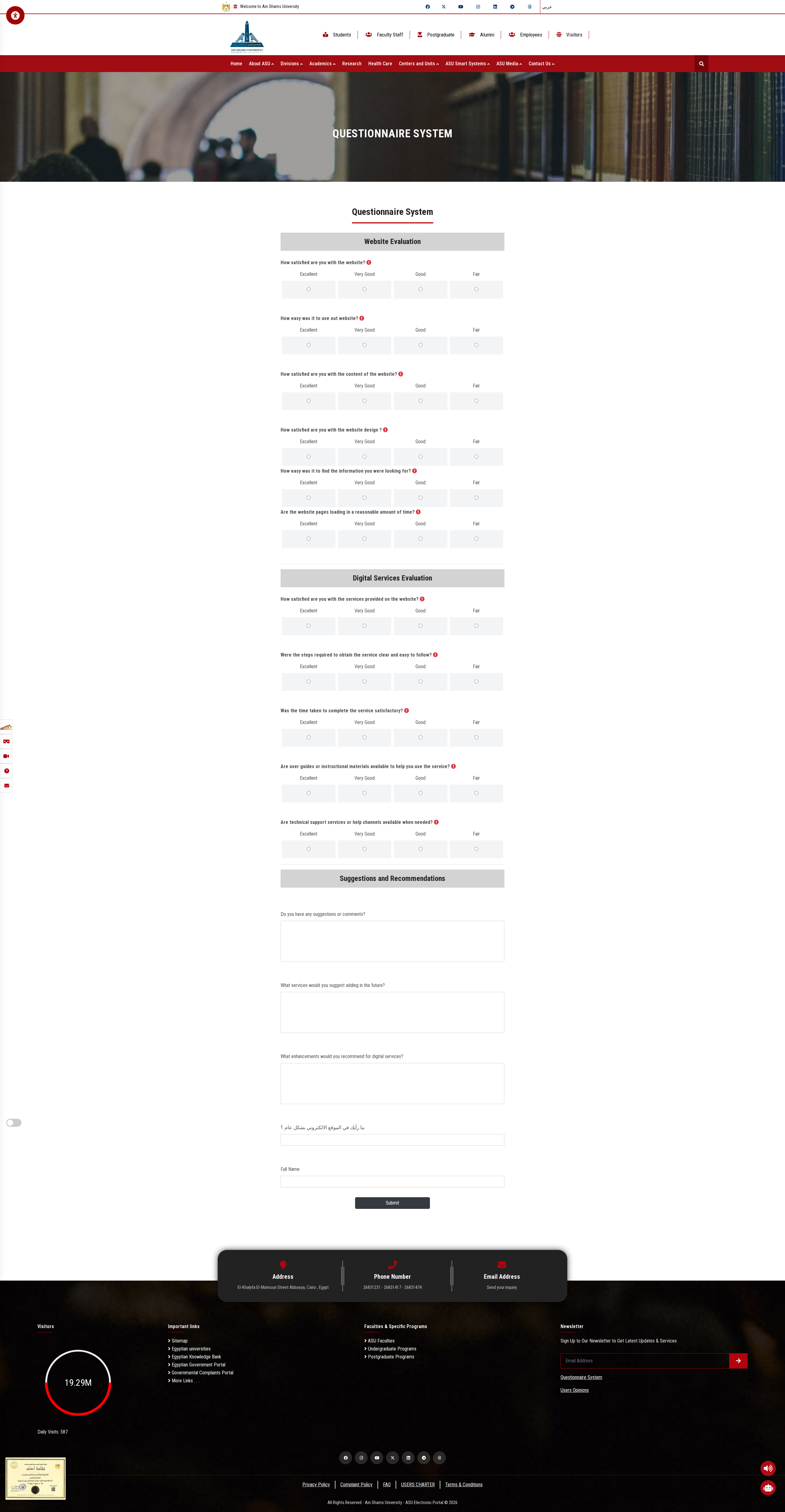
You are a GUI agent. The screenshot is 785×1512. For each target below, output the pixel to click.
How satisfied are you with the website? (323, 262)
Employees (530, 35)
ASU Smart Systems (466, 64)
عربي (547, 6)
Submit (392, 1203)
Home (236, 64)
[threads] (529, 6)
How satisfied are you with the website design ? (332, 430)
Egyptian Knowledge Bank (195, 1357)
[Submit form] (738, 1361)
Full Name (290, 1169)
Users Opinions (575, 1390)
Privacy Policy (316, 1484)
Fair (476, 274)
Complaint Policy (356, 1484)
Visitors (573, 35)
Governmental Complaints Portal (201, 1373)
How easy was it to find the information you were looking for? (346, 471)
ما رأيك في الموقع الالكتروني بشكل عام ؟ (323, 1127)
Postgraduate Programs (390, 1357)
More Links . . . (184, 1381)
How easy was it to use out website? (320, 318)
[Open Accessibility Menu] (15, 15)
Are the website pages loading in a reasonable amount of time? (348, 512)
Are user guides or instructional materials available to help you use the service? (366, 766)
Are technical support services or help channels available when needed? (357, 822)
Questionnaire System (581, 1377)
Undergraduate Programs (391, 1349)
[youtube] (461, 6)
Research (352, 64)
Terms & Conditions (464, 1484)
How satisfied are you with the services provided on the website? (350, 599)
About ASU (260, 64)
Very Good (364, 274)
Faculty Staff (389, 35)
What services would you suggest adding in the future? (333, 985)
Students (341, 35)
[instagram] (478, 6)
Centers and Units (417, 64)
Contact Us (540, 64)
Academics (321, 64)
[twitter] (443, 6)
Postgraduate (440, 35)
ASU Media (507, 64)
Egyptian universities (190, 1349)
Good (420, 274)
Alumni (486, 35)
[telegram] (512, 6)
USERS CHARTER (418, 1484)
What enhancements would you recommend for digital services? (342, 1056)
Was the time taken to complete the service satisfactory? (342, 711)
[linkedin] (495, 6)
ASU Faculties (381, 1341)
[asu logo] (247, 35)
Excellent (308, 274)
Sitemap (179, 1341)
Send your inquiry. (502, 1287)
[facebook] (428, 6)
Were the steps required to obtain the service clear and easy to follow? (357, 655)
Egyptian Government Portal (197, 1365)
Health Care (380, 64)
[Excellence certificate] (36, 1478)
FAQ (387, 1484)
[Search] (701, 63)
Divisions (290, 64)
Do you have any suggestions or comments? (323, 914)
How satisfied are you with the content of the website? (339, 374)
